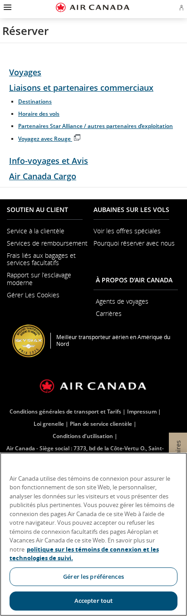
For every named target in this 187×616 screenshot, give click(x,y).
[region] (93, 534)
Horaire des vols (38, 114)
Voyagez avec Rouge (49, 139)
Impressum (142, 411)
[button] (6, 7)
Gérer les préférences (93, 576)
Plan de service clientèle (101, 424)
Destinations (35, 101)
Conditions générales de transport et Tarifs (65, 411)
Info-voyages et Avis (48, 160)
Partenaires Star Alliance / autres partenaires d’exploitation (95, 126)
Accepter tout (93, 600)
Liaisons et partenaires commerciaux (81, 87)
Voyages (25, 72)
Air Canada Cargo (42, 176)
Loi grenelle (49, 424)
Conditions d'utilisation (83, 436)
